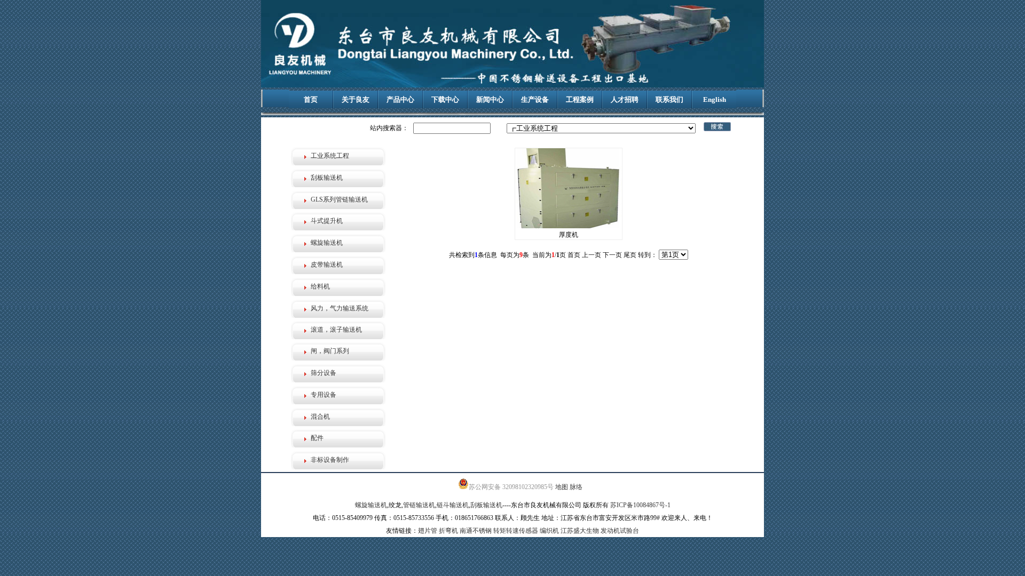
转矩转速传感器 (515, 530)
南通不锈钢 (476, 530)
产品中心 (400, 99)
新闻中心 (490, 99)
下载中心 (445, 99)
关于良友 (355, 99)
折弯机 (448, 530)
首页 (311, 99)
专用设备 (323, 394)
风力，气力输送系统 (339, 308)
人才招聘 (624, 99)
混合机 (320, 416)
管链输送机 (419, 505)
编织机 (549, 530)
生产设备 (535, 99)
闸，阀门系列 (330, 351)
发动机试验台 (620, 530)
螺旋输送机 (327, 242)
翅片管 (427, 530)
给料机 (320, 286)
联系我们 (669, 99)
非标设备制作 (330, 459)
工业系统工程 (330, 155)
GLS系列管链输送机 (339, 199)
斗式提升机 (327, 221)
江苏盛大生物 (580, 530)
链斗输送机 (453, 505)
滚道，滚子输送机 (336, 329)
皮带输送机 (327, 264)
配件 (317, 438)
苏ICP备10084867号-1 (640, 505)
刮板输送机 (327, 177)
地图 (561, 487)
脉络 (576, 487)
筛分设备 (323, 373)
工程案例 (580, 99)
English (714, 99)
